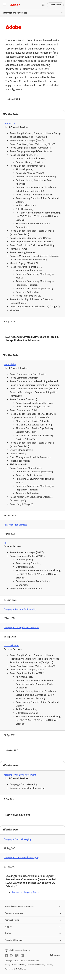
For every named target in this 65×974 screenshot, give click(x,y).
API (5, 542)
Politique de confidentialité (15, 965)
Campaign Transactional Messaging (21, 857)
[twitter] (16, 955)
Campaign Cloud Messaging (17, 839)
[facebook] (6, 955)
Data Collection (11, 645)
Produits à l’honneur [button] (14, 940)
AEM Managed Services (15, 524)
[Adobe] (15, 4)
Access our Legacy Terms (25, 892)
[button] (43, 4)
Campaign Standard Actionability (20, 609)
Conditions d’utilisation (35, 965)
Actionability (10, 364)
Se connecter (55, 4)
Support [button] (8, 926)
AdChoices (22, 969)
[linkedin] (22, 955)
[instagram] (11, 955)
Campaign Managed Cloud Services (21, 627)
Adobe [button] (8, 933)
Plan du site (9, 969)
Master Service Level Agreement (20, 774)
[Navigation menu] (4, 4)
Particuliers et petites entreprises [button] (19, 906)
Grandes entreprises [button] (14, 913)
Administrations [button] (12, 920)
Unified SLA (9, 123)
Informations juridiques (15, 12)
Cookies (49, 965)
